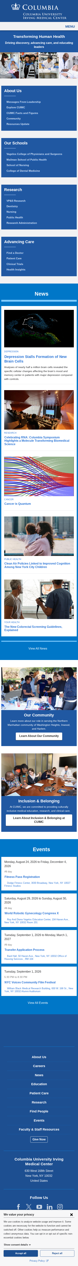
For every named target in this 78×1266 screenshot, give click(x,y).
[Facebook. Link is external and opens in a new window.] (18, 1207)
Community (14, 118)
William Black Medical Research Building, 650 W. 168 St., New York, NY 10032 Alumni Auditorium (38, 990)
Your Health (12, 622)
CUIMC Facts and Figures (22, 113)
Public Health (15, 217)
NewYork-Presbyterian (39, 1036)
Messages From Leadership (24, 101)
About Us (39, 1057)
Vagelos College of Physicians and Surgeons (34, 153)
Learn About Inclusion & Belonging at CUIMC (39, 819)
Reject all (57, 1253)
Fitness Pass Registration (22, 876)
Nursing (11, 211)
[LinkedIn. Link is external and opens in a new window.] (50, 1207)
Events (39, 1120)
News (39, 1075)
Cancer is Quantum (17, 503)
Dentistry (12, 206)
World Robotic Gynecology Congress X (32, 913)
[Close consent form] (71, 1214)
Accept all (20, 1253)
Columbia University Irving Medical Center (39, 1024)
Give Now (39, 1139)
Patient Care (14, 258)
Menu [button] (70, 26)
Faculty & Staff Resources (39, 1129)
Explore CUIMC (16, 107)
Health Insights (16, 269)
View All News (38, 648)
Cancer (9, 499)
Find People (39, 1111)
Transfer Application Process (24, 949)
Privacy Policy (38, 1260)
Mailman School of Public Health (27, 159)
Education (39, 1084)
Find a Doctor (15, 252)
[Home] (39, 11)
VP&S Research (16, 200)
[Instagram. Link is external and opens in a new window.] (60, 1207)
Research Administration (22, 222)
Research (10, 433)
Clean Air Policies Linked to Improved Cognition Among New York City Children (37, 565)
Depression (11, 351)
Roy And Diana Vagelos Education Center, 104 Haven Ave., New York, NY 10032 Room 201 (36, 921)
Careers (39, 1066)
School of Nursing (18, 165)
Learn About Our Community (39, 735)
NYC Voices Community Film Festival (30, 982)
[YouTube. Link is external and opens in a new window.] (39, 1207)
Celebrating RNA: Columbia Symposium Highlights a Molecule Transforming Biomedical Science (36, 441)
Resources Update (18, 123)
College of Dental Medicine (23, 170)
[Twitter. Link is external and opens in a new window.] (29, 1207)
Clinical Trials (15, 264)
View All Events (38, 1002)
